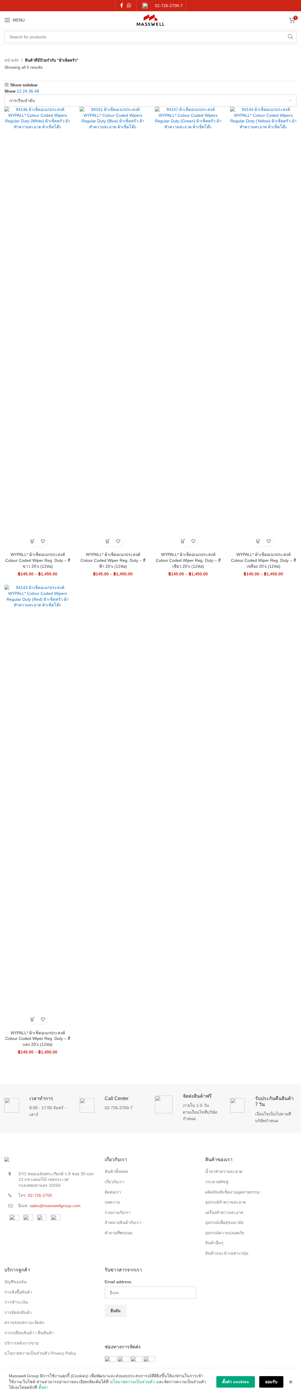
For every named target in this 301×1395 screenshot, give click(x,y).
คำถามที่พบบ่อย (118, 1232)
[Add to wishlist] (43, 541)
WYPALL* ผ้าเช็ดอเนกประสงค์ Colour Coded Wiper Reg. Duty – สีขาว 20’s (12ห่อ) (37, 560)
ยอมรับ (271, 1381)
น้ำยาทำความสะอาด (224, 1171)
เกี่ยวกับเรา (114, 1181)
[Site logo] (150, 19)
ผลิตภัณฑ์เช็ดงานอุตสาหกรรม (232, 1192)
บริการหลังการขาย (21, 1343)
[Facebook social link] (121, 5)
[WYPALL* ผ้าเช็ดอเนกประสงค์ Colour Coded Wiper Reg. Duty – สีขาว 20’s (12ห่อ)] (37, 328)
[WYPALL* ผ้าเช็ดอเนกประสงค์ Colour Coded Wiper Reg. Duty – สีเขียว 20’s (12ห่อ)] (188, 328)
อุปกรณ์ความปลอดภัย (224, 1232)
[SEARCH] (290, 37)
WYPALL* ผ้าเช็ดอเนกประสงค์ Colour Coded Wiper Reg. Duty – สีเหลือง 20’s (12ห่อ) (263, 560)
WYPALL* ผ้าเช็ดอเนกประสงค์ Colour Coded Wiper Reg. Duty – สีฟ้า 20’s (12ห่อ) (113, 560)
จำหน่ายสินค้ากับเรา (123, 1222)
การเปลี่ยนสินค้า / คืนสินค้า (29, 1332)
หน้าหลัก (11, 60)
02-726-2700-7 (119, 1107)
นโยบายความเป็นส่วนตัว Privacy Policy (40, 1353)
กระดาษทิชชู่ (216, 1181)
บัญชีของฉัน (15, 1281)
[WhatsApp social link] (129, 5)
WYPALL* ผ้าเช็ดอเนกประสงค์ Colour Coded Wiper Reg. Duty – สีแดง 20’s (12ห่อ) (37, 1038)
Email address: (118, 1281)
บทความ (112, 1202)
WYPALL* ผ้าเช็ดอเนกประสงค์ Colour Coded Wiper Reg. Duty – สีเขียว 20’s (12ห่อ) (188, 560)
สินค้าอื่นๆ (214, 1242)
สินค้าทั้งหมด (116, 1171)
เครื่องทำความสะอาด (224, 1212)
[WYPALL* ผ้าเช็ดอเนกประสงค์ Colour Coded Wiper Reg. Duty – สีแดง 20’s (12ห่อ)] (37, 806)
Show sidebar (24, 85)
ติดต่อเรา (113, 1192)
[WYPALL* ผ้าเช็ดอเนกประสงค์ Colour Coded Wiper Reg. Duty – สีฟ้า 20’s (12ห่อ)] (113, 328)
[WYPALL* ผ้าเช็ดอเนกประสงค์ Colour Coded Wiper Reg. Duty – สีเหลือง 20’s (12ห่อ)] (263, 328)
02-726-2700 (40, 1195)
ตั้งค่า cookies (235, 1381)
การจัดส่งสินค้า (18, 1312)
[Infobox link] (162, 6)
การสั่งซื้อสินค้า (18, 1292)
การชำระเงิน (16, 1302)
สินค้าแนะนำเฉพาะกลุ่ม (226, 1253)
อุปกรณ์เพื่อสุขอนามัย (224, 1222)
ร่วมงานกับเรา (118, 1212)
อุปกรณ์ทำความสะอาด (225, 1202)
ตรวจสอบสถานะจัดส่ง (24, 1322)
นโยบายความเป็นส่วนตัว (132, 1381)
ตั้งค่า (43, 1387)
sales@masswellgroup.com (55, 1205)
